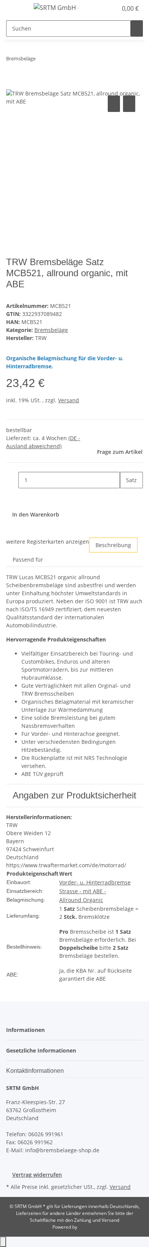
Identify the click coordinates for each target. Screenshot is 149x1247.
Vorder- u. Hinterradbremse (95, 882)
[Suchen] (137, 28)
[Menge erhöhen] (126, 496)
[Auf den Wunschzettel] (129, 104)
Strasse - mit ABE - (82, 891)
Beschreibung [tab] (113, 545)
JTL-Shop (87, 1227)
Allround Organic (81, 900)
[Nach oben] (3, 1242)
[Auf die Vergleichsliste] (114, 104)
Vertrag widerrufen (37, 1174)
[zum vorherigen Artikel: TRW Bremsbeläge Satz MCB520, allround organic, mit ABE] (42, 60)
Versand (68, 400)
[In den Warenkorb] (12, 85)
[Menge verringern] (12, 480)
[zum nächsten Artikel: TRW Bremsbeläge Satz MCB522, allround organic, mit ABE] (55, 60)
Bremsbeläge (51, 330)
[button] (103, 8)
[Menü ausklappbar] (15, 9)
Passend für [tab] (28, 559)
